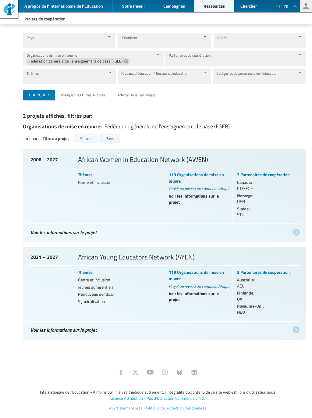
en (277, 6)
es (294, 6)
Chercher (39, 94)
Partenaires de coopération (190, 55)
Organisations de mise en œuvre (52, 55)
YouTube (150, 372)
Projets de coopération (45, 19)
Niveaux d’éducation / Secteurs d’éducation (155, 73)
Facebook (121, 372)
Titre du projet (56, 138)
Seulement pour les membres (306, 6)
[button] (78, 61)
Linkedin (194, 372)
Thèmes (33, 73)
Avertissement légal (126, 408)
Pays (30, 37)
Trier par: (30, 138)
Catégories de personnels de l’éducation (247, 73)
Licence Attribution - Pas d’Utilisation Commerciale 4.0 (157, 398)
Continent (129, 37)
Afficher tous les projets (137, 94)
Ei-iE (9, 10)
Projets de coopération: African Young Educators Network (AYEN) (163, 292)
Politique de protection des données (175, 408)
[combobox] (64, 43)
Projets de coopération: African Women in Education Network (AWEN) (163, 194)
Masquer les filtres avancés (83, 94)
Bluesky (179, 372)
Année (222, 37)
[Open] (109, 36)
